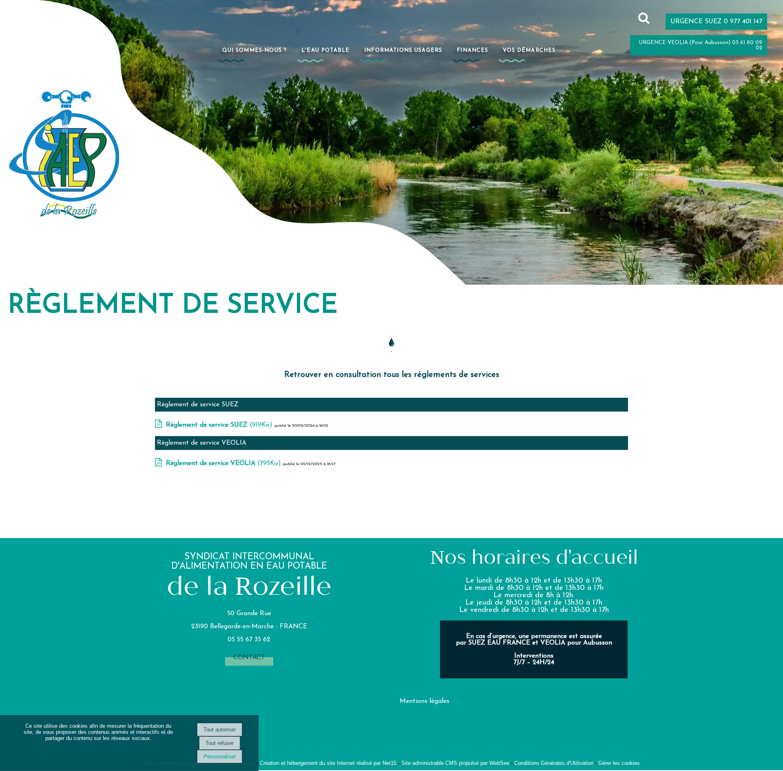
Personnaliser (219, 756)
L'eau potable (325, 50)
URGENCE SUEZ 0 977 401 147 (716, 21)
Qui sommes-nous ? (254, 50)
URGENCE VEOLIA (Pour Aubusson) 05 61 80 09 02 (700, 45)
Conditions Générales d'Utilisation (553, 763)
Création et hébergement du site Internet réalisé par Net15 (328, 763)
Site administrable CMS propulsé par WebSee (455, 763)
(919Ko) (220, 425)
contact (249, 657)
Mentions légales (424, 701)
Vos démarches (529, 50)
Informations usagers (403, 50)
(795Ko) (224, 463)
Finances (472, 50)
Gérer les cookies (619, 763)
